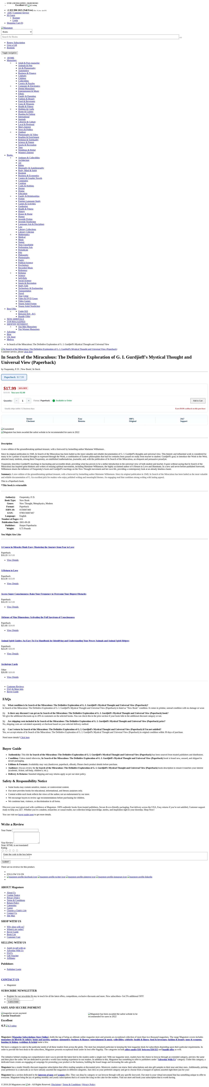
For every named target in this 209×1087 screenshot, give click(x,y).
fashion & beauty (176, 1039)
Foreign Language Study (29, 201)
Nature (21, 242)
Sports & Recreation (27, 145)
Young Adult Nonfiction (29, 306)
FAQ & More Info (15, 689)
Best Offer (12, 309)
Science (21, 275)
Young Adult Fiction (27, 303)
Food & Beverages (26, 101)
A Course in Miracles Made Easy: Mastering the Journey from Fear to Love (37, 547)
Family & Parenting (27, 96)
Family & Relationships (28, 196)
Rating (4, 848)
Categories (11, 905)
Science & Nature (26, 142)
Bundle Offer (24, 316)
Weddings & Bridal (27, 150)
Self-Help (22, 278)
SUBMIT (5, 862)
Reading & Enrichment (28, 137)
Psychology (23, 265)
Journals (22, 119)
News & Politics (25, 129)
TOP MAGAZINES (16, 321)
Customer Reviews (15, 686)
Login (15, 20)
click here (28, 351)
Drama (21, 191)
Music (21, 239)
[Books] (181, 37)
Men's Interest (24, 127)
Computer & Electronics (29, 86)
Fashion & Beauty (26, 99)
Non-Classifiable (25, 245)
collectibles (118, 1039)
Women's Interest (26, 152)
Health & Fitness (25, 106)
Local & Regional (26, 124)
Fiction (21, 198)
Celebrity (22, 76)
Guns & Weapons (26, 104)
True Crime (23, 296)
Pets (20, 252)
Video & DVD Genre (28, 298)
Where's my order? (15, 929)
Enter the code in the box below (17, 854)
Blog (9, 334)
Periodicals (23, 250)
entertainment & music (101, 1039)
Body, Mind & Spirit (27, 170)
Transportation (24, 291)
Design (21, 188)
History (21, 211)
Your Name (6, 830)
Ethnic (21, 93)
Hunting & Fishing (26, 114)
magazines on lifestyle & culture (16, 1039)
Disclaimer (56, 1084)
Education (22, 193)
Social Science (24, 280)
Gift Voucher (12, 955)
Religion (22, 273)
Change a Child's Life (16, 910)
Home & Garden (25, 111)
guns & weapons (193, 1039)
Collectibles (23, 81)
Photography (24, 257)
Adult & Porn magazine (29, 63)
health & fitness (141, 1039)
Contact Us (12, 913)
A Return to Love (9, 570)
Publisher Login (14, 969)
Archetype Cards (9, 664)
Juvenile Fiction (25, 219)
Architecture (23, 160)
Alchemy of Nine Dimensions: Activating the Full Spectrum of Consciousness (38, 617)
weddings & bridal (28, 1042)
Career (10, 908)
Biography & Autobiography (31, 168)
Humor (21, 216)
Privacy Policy (13, 898)
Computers (23, 181)
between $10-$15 (150, 1049)
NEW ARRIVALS (15, 319)
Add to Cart (198, 401)
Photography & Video (28, 134)
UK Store (11, 337)
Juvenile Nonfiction (27, 221)
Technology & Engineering (30, 288)
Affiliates (11, 958)
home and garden (41, 1039)
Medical (21, 237)
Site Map (11, 915)
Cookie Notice (13, 895)
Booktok (11, 48)
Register (16, 18)
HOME (10, 58)
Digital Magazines (26, 88)
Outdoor (22, 132)
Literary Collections (27, 229)
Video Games (24, 301)
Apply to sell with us (16, 948)
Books (10, 155)
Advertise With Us (15, 950)
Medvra (10, 339)
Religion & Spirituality (28, 140)
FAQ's (10, 953)
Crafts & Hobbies (26, 186)
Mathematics (24, 234)
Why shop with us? (15, 927)
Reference (22, 270)
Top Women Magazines (29, 329)
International (23, 116)
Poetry (21, 260)
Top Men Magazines (27, 326)
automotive (64, 1039)
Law (20, 227)
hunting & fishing (9, 1042)
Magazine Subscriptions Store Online (30, 1037)
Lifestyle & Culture (27, 122)
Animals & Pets (25, 65)
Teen (20, 147)
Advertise (11, 332)
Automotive (23, 70)
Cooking (22, 183)
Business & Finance (27, 73)
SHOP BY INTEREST (17, 324)
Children (22, 78)
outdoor (54, 1039)
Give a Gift (12, 45)
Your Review (7, 842)
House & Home (25, 214)
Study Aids (23, 285)
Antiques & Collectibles (29, 157)
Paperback (14, 377)
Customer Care (13, 937)
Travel (21, 293)
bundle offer (168, 1049)
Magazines (12, 60)
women (61, 1075)
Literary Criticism (26, 232)
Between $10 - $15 (26, 314)
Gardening (23, 206)
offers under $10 (132, 1049)
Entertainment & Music (28, 91)
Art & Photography (27, 68)
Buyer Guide (12, 691)
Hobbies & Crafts (26, 109)
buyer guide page (26, 814)
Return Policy (13, 903)
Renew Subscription (16, 42)
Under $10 (23, 311)
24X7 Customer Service (18, 13)
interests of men (45, 1075)
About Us (11, 892)
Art (19, 163)
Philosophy (23, 255)
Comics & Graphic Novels (30, 178)
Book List (11, 934)
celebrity (129, 1039)
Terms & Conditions (16, 900)
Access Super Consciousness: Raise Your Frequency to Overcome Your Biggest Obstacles (43, 594)
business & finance (80, 1039)
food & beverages (158, 1039)
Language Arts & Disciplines (31, 224)
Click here (25, 737)
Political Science (25, 262)
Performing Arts (25, 247)
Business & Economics (28, 175)
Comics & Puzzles (26, 83)
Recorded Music (25, 268)
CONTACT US (10, 979)
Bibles (21, 165)
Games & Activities (27, 204)
